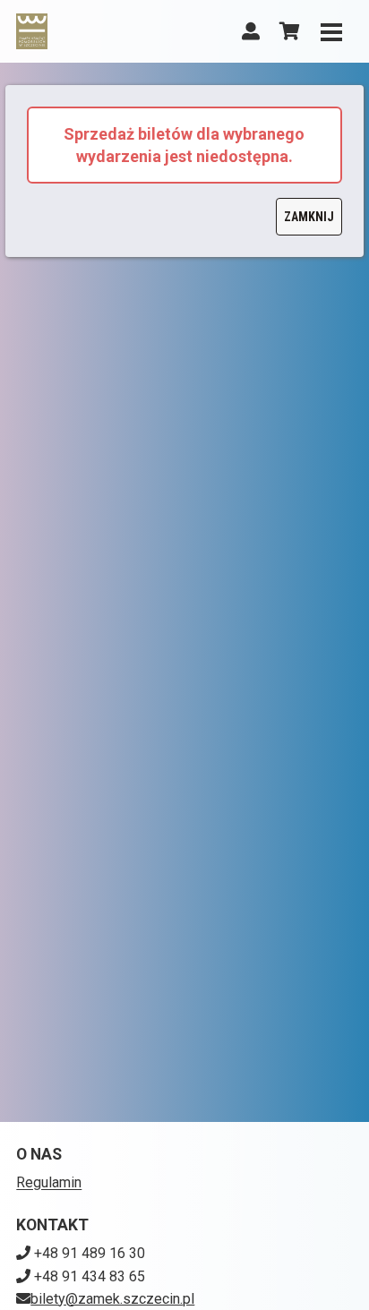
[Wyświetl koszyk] (290, 31)
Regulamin (49, 1182)
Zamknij (309, 217)
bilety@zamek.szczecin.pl (112, 1298)
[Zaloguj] (250, 31)
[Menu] (331, 31)
